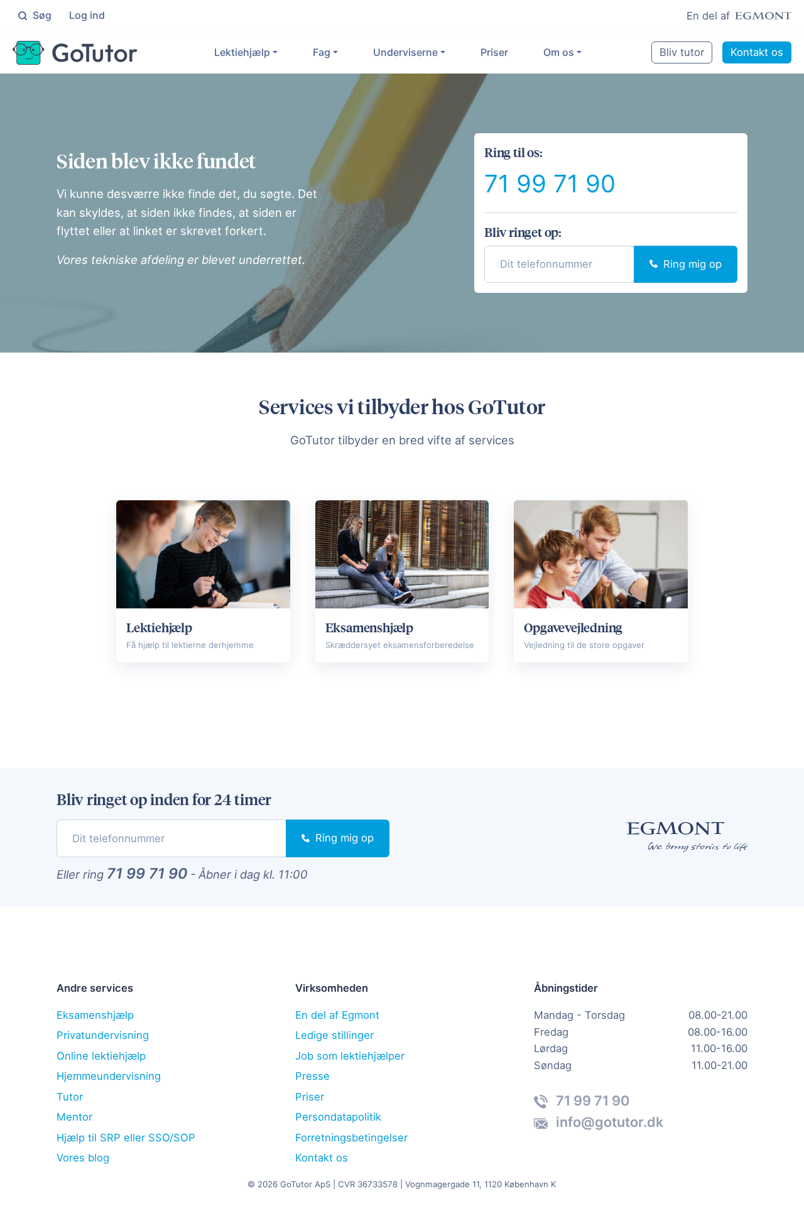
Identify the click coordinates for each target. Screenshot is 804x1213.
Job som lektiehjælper (350, 1056)
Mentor (74, 1117)
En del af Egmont (337, 1015)
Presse (312, 1076)
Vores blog (83, 1157)
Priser (494, 52)
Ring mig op (691, 264)
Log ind (87, 15)
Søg (41, 15)
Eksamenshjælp (95, 1015)
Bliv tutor (682, 52)
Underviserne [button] (405, 52)
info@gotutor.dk (608, 1122)
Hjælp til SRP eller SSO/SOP (126, 1137)
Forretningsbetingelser (351, 1137)
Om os (558, 52)
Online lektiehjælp (101, 1056)
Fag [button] (321, 52)
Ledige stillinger (334, 1035)
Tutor (70, 1096)
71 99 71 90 (550, 183)
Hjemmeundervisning (109, 1076)
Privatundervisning (103, 1035)
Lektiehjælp (242, 52)
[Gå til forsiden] (75, 53)
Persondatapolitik (338, 1117)
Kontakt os (757, 52)
